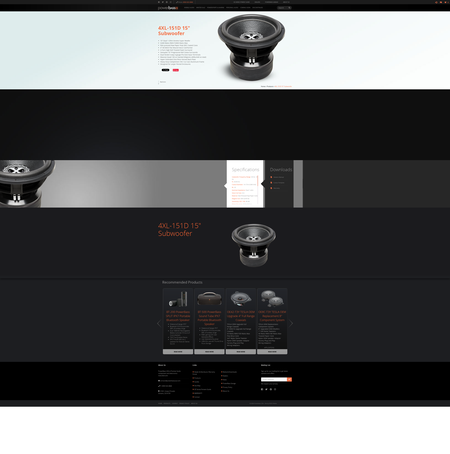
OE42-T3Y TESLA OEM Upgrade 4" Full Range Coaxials (241, 316)
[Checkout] (441, 2)
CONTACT (175, 403)
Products (197, 378)
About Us (225, 391)
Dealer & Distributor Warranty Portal (204, 373)
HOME (160, 403)
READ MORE (178, 352)
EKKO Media (273, 403)
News (224, 380)
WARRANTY (198, 393)
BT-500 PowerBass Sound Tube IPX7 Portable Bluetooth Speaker (209, 318)
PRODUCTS (167, 403)
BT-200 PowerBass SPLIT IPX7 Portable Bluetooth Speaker (178, 316)
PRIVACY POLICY (184, 403)
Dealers (225, 376)
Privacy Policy (227, 387)
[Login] (436, 2)
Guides (196, 382)
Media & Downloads (229, 372)
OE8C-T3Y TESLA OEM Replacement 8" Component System (272, 316)
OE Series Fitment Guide (202, 389)
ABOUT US (194, 403)
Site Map (197, 386)
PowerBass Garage (229, 383)
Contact (197, 397)
